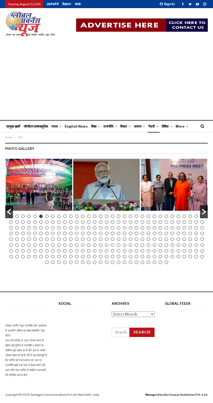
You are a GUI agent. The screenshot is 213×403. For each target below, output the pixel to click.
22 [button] (136, 216)
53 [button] (124, 222)
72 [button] (41, 227)
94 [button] (172, 227)
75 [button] (59, 227)
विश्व (93, 126)
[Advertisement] (106, 78)
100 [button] (11, 233)
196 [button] (190, 245)
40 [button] (47, 222)
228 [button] (184, 251)
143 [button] (70, 239)
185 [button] (124, 245)
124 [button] (154, 233)
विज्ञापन (66, 4)
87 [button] (130, 227)
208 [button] (64, 251)
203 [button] (35, 251)
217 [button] (118, 251)
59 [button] (160, 222)
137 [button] (35, 239)
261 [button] (184, 256)
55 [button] (136, 222)
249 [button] (112, 256)
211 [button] (82, 251)
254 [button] (142, 256)
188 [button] (142, 245)
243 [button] (76, 256)
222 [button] (148, 251)
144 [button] (76, 239)
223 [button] (154, 251)
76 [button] (64, 227)
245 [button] (88, 256)
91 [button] (154, 227)
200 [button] (17, 251)
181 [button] (100, 245)
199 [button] (11, 251)
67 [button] (11, 227)
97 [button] (190, 227)
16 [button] (100, 216)
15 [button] (94, 216)
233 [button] (17, 256)
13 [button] (82, 216)
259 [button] (172, 256)
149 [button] (106, 239)
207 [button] (59, 251)
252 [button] (130, 256)
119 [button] (124, 233)
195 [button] (184, 245)
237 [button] (41, 256)
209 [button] (70, 251)
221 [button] (142, 251)
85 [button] (118, 227)
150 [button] (112, 239)
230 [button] (196, 251)
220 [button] (136, 251)
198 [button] (202, 245)
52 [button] (118, 222)
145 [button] (82, 239)
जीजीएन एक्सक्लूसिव (36, 126)
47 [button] (88, 222)
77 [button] (70, 227)
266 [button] (53, 262)
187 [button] (136, 245)
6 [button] (41, 216)
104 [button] (35, 233)
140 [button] (53, 239)
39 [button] (41, 222)
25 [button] (154, 216)
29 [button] (178, 216)
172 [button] (47, 245)
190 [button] (154, 245)
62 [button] (178, 222)
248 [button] (106, 256)
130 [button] (190, 233)
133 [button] (11, 239)
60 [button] (166, 222)
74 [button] (53, 227)
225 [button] (166, 251)
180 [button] (94, 245)
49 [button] (100, 222)
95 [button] (178, 227)
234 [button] (23, 256)
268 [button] (64, 262)
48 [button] (94, 222)
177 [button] (76, 245)
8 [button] (53, 216)
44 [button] (70, 222)
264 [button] (202, 256)
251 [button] (124, 256)
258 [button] (166, 256)
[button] (9, 211)
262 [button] (190, 256)
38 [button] (35, 222)
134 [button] (17, 239)
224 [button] (160, 251)
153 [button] (130, 239)
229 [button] (190, 251)
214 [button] (100, 251)
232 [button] (11, 256)
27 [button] (166, 216)
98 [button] (196, 227)
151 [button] (118, 239)
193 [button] (172, 245)
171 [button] (41, 245)
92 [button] (160, 227)
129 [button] (184, 233)
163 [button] (190, 239)
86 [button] (124, 227)
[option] (39, 185)
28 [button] (172, 216)
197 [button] (196, 245)
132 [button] (202, 233)
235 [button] (29, 256)
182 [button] (106, 245)
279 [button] (130, 262)
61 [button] (172, 222)
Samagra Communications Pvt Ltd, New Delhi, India (64, 395)
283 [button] (154, 262)
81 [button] (94, 227)
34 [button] (11, 222)
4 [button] (29, 216)
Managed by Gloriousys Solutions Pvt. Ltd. (176, 395)
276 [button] (112, 262)
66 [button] (202, 222)
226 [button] (172, 251)
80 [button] (88, 227)
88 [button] (136, 227)
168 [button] (23, 245)
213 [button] (94, 251)
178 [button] (82, 245)
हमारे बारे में (52, 4)
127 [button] (172, 233)
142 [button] (64, 239)
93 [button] (166, 227)
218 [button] (124, 251)
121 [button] (136, 233)
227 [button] (178, 251)
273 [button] (94, 262)
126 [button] (166, 233)
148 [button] (100, 239)
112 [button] (82, 233)
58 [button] (154, 222)
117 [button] (112, 233)
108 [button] (59, 233)
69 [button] (23, 227)
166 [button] (11, 245)
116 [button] (106, 233)
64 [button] (190, 222)
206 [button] (53, 251)
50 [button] (106, 222)
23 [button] (142, 216)
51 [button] (112, 222)
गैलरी (151, 126)
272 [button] (88, 262)
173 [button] (53, 245)
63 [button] (184, 222)
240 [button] (59, 256)
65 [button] (196, 222)
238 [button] (47, 256)
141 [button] (59, 239)
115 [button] (100, 233)
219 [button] (130, 251)
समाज (137, 126)
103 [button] (29, 233)
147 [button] (94, 239)
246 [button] (94, 256)
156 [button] (148, 239)
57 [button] (148, 222)
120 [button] (130, 233)
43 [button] (64, 222)
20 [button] (124, 216)
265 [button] (47, 262)
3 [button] (23, 216)
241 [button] (64, 256)
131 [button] (196, 233)
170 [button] (35, 245)
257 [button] (160, 256)
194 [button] (178, 245)
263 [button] (196, 256)
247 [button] (100, 256)
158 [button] (160, 239)
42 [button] (59, 222)
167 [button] (17, 245)
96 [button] (184, 227)
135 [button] (23, 239)
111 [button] (76, 233)
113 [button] (88, 233)
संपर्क (78, 4)
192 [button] (166, 245)
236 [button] (35, 256)
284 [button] (160, 262)
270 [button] (76, 262)
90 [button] (148, 227)
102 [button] (23, 233)
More (180, 126)
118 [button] (118, 233)
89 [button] (142, 227)
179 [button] (88, 245)
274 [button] (100, 262)
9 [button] (59, 216)
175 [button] (64, 245)
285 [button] (166, 262)
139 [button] (47, 239)
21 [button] (130, 216)
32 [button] (196, 216)
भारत (54, 126)
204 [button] (41, 251)
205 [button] (47, 251)
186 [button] (130, 245)
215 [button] (106, 251)
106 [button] (47, 233)
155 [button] (142, 239)
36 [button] (23, 222)
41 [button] (53, 222)
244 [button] (82, 256)
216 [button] (112, 251)
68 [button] (17, 227)
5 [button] (35, 216)
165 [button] (202, 239)
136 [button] (29, 239)
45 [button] (76, 222)
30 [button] (184, 216)
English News (76, 126)
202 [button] (29, 251)
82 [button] (100, 227)
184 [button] (118, 245)
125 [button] (160, 233)
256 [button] (154, 256)
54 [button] (130, 222)
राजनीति (108, 126)
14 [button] (88, 216)
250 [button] (118, 256)
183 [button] (112, 245)
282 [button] (148, 262)
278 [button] (124, 262)
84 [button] (112, 227)
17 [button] (106, 216)
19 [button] (118, 216)
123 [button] (148, 233)
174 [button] (59, 245)
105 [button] (41, 233)
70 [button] (29, 227)
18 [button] (112, 216)
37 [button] (29, 222)
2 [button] (17, 216)
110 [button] (70, 233)
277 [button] (118, 262)
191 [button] (160, 245)
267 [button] (59, 262)
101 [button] (17, 233)
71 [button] (35, 227)
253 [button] (136, 256)
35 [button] (17, 222)
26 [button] (160, 216)
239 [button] (53, 256)
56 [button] (142, 222)
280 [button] (136, 262)
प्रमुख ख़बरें (13, 126)
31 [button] (190, 216)
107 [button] (53, 233)
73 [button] (47, 227)
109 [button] (64, 233)
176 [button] (70, 245)
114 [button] (94, 233)
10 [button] (64, 216)
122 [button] (142, 233)
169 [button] (29, 245)
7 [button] (47, 216)
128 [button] (178, 233)
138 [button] (41, 239)
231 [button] (202, 251)
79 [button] (82, 227)
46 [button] (82, 222)
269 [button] (70, 262)
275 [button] (106, 262)
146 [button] (88, 239)
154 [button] (136, 239)
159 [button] (166, 239)
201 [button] (23, 251)
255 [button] (148, 256)
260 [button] (178, 256)
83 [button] (106, 227)
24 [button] (148, 216)
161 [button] (178, 239)
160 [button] (172, 239)
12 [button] (76, 216)
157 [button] (154, 239)
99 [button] (202, 227)
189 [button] (148, 245)
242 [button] (70, 256)
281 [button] (142, 262)
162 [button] (184, 239)
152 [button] (124, 239)
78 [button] (76, 227)
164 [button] (196, 239)
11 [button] (70, 216)
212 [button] (88, 251)
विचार (123, 126)
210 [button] (76, 251)
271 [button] (82, 262)
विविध (165, 126)
